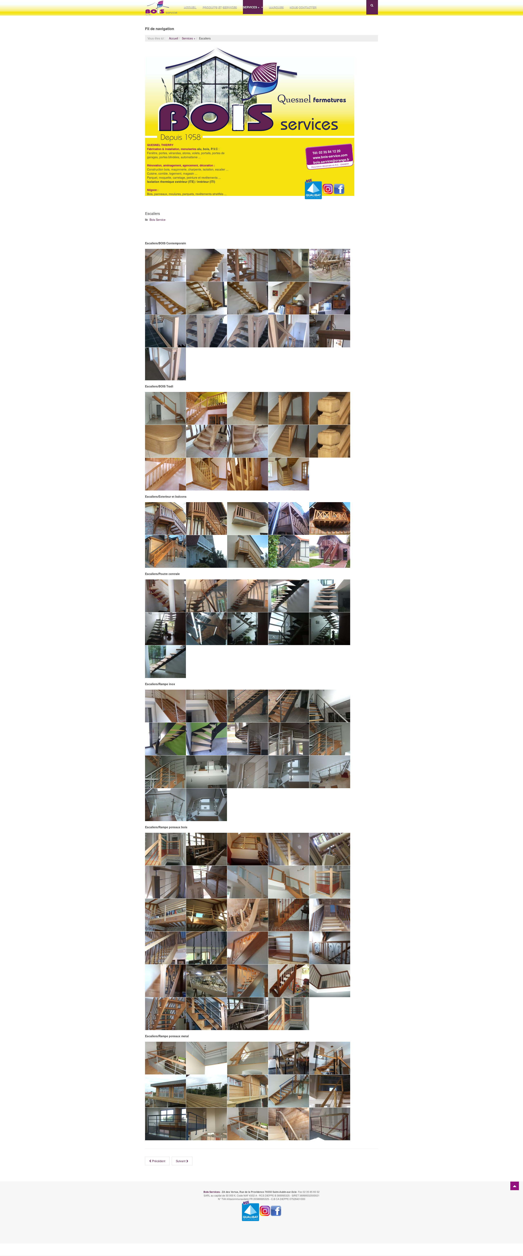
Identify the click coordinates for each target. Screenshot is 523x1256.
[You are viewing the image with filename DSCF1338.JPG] (206, 551)
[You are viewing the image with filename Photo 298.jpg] (288, 551)
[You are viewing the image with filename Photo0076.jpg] (206, 331)
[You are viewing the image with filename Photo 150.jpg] (329, 441)
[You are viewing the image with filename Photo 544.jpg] (165, 661)
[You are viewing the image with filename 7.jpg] (247, 298)
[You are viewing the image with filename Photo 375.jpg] (288, 1124)
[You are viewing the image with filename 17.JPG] (288, 739)
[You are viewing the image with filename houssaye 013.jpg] (288, 474)
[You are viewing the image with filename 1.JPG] (165, 265)
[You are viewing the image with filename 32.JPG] (206, 980)
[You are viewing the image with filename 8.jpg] (288, 298)
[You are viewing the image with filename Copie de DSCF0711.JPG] (165, 518)
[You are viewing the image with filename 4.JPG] (329, 265)
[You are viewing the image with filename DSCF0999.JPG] (288, 518)
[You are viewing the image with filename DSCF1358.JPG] (247, 628)
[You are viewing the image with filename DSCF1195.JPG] (247, 1091)
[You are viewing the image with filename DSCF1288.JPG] (165, 551)
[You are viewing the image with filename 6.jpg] (206, 298)
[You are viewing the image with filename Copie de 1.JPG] (288, 1013)
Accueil (190, 7)
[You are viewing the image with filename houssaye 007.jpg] (206, 474)
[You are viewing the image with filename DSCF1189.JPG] (165, 1091)
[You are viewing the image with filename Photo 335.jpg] (165, 474)
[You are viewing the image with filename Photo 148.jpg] (288, 441)
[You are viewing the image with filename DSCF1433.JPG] (247, 441)
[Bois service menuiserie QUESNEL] (161, 7)
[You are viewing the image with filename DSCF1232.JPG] (206, 595)
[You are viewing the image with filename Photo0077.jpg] (247, 331)
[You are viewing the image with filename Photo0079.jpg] (329, 331)
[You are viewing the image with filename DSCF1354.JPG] (206, 628)
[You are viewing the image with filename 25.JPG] (288, 915)
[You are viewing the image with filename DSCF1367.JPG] (247, 408)
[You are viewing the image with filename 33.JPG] (247, 980)
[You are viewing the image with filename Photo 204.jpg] (165, 1124)
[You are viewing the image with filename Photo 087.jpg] (329, 628)
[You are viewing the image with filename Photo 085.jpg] (288, 628)
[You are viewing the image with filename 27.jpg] (165, 948)
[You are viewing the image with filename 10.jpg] (206, 265)
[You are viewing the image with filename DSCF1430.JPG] (206, 441)
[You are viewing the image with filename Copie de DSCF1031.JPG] (165, 1058)
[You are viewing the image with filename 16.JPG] (247, 739)
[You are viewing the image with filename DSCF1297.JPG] (288, 595)
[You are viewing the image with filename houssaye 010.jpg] (247, 474)
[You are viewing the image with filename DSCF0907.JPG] (247, 771)
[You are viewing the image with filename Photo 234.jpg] (206, 804)
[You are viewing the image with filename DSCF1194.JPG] (206, 1091)
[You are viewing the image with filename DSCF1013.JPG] (206, 1058)
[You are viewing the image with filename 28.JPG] (206, 948)
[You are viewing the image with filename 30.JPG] (329, 948)
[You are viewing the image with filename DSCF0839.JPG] (329, 739)
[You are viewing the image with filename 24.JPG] (247, 915)
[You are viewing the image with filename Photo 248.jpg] (247, 1124)
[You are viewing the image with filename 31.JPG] (165, 980)
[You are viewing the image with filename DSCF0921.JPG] (165, 804)
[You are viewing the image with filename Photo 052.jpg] (329, 1091)
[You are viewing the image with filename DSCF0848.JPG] (206, 771)
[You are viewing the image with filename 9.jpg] (329, 298)
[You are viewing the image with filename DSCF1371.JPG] (329, 408)
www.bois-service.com (330, 156)
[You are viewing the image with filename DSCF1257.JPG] (288, 1091)
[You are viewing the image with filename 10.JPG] (206, 849)
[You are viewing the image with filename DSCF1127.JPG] (329, 518)
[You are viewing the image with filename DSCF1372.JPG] (165, 441)
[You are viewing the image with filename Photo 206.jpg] (206, 1124)
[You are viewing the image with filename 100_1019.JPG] (206, 706)
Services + (251, 7)
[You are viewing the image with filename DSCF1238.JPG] (247, 595)
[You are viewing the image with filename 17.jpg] (288, 882)
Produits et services (220, 7)
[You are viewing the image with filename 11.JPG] (247, 706)
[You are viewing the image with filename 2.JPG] (247, 265)
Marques (276, 7)
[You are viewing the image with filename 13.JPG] (329, 706)
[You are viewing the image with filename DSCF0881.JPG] (165, 408)
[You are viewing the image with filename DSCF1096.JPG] (329, 1058)
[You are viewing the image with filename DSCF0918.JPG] (329, 771)
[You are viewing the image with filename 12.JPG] (288, 706)
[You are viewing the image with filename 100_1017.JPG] (165, 706)
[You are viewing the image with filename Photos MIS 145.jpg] (329, 1124)
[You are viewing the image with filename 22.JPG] (165, 915)
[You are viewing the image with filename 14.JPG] (165, 739)
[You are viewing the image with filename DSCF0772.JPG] (206, 518)
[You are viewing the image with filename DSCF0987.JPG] (206, 408)
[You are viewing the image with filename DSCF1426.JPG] (247, 551)
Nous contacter (303, 7)
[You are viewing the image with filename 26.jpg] (329, 915)
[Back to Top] (514, 1186)
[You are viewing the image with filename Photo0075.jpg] (165, 331)
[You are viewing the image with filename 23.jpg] (206, 915)
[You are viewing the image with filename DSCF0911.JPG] (288, 771)
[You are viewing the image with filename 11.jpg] (247, 849)
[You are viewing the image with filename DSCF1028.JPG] (247, 1058)
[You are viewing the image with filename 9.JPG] (247, 1013)
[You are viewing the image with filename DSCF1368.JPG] (288, 408)
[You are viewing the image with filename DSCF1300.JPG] (329, 595)
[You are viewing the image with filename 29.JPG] (247, 948)
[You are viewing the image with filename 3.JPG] (288, 265)
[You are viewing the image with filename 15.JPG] (206, 739)
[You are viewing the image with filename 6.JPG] (329, 980)
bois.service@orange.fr (331, 161)
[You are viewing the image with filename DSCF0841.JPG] (165, 771)
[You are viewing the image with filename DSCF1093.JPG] (288, 1058)
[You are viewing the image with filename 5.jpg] (165, 298)
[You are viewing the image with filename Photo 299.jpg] (329, 551)
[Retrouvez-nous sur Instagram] (328, 188)
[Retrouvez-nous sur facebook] (339, 188)
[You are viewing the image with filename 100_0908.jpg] (165, 595)
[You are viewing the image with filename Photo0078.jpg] (288, 331)
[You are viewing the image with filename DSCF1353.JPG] (165, 628)
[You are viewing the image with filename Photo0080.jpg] (165, 364)
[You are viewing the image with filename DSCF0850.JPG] (247, 518)
